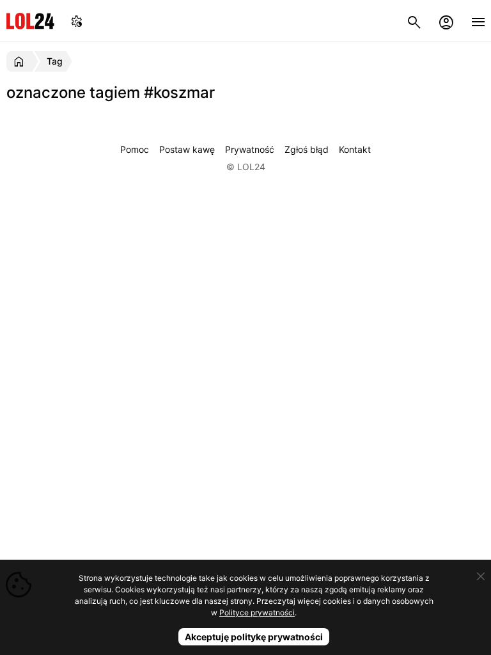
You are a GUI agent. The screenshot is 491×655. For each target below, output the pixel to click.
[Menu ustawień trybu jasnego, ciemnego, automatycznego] (77, 21)
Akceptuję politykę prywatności (254, 636)
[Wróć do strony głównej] (20, 61)
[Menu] (478, 21)
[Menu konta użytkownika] (446, 21)
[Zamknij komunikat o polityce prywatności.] (481, 576)
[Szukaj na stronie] (414, 21)
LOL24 (30, 21)
